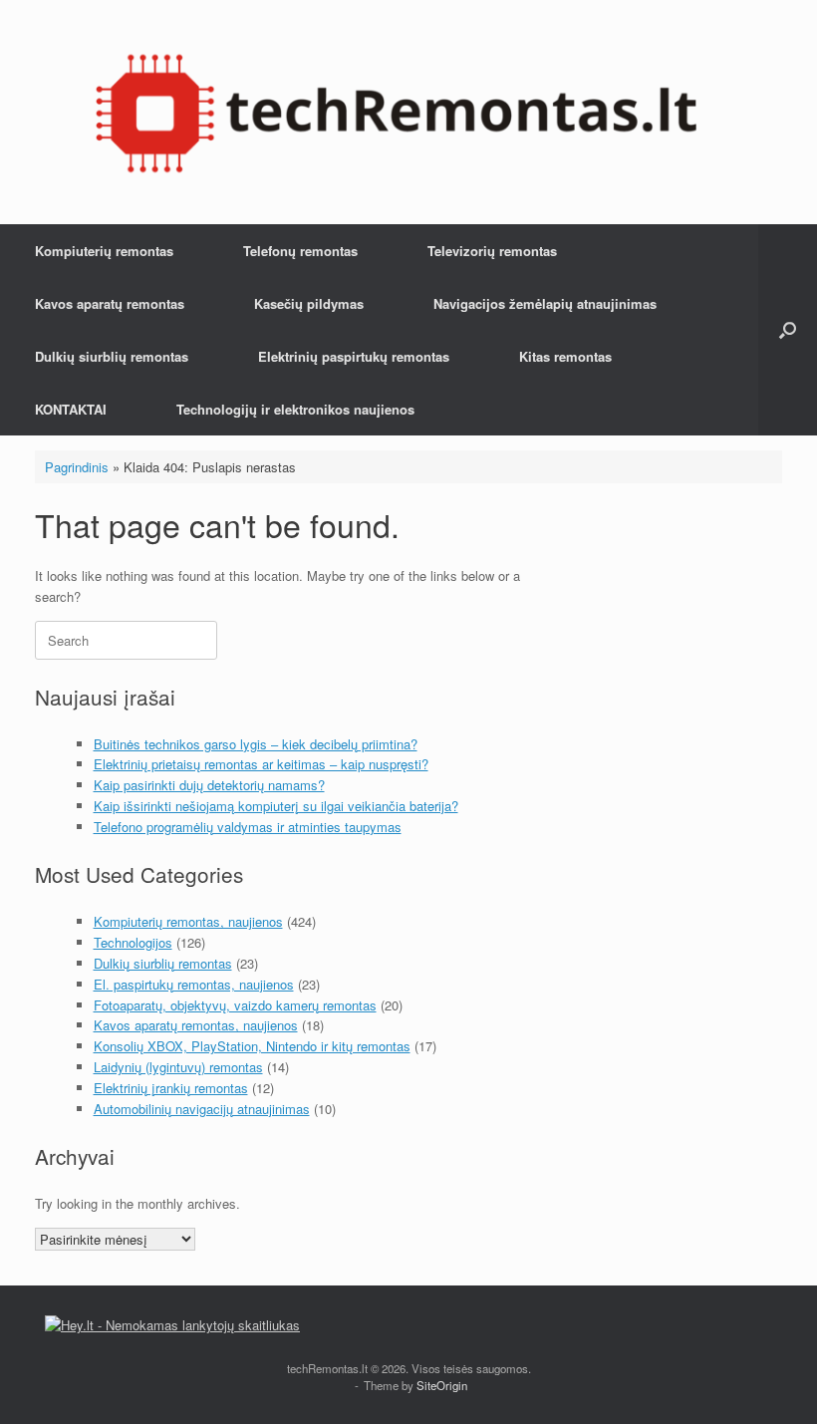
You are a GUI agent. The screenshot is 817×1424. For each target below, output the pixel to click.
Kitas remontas (565, 356)
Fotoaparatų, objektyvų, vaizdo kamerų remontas (235, 1005)
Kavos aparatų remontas (109, 303)
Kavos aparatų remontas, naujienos (196, 1024)
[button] (787, 329)
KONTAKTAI (71, 409)
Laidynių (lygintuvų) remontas (178, 1066)
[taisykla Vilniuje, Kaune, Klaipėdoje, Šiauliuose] (396, 112)
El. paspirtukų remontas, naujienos (194, 984)
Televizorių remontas (492, 250)
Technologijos (133, 942)
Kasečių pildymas (309, 303)
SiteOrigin (441, 1385)
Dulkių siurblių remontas (111, 356)
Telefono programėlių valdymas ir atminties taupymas (248, 826)
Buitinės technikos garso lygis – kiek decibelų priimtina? (255, 743)
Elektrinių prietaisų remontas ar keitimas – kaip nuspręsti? (261, 763)
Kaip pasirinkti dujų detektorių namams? (209, 784)
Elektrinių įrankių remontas (171, 1087)
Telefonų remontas (300, 250)
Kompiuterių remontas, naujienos (188, 921)
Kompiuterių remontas (104, 250)
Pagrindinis (77, 466)
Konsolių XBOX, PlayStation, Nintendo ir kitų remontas (252, 1045)
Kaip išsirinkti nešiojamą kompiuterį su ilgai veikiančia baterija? (276, 805)
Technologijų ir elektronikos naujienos (295, 409)
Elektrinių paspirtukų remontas (353, 356)
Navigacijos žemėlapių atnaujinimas (545, 303)
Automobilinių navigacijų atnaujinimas (202, 1108)
